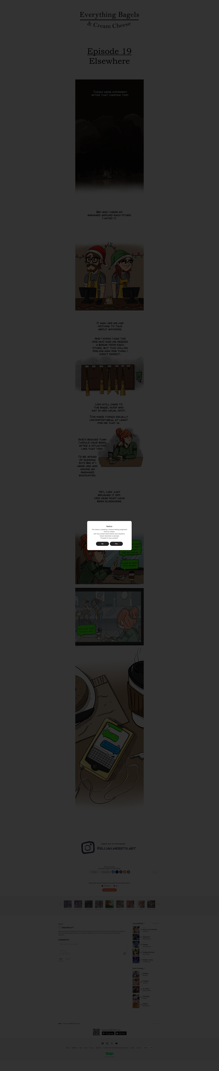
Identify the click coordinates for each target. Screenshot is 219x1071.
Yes (116, 544)
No (102, 544)
